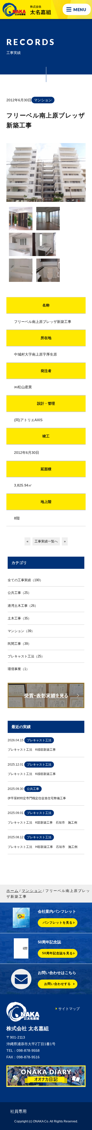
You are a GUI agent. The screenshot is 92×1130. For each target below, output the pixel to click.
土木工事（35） (19, 618)
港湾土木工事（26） (23, 606)
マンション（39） (21, 631)
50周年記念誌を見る (57, 953)
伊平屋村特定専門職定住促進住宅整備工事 (37, 798)
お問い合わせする (57, 984)
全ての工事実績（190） (25, 580)
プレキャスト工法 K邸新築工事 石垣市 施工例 (42, 822)
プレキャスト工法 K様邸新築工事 (32, 749)
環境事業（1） (18, 669)
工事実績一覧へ (46, 541)
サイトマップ (69, 1009)
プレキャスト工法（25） (26, 656)
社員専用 (18, 1111)
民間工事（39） (19, 644)
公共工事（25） (19, 593)
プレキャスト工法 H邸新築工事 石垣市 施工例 (42, 847)
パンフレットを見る (58, 922)
